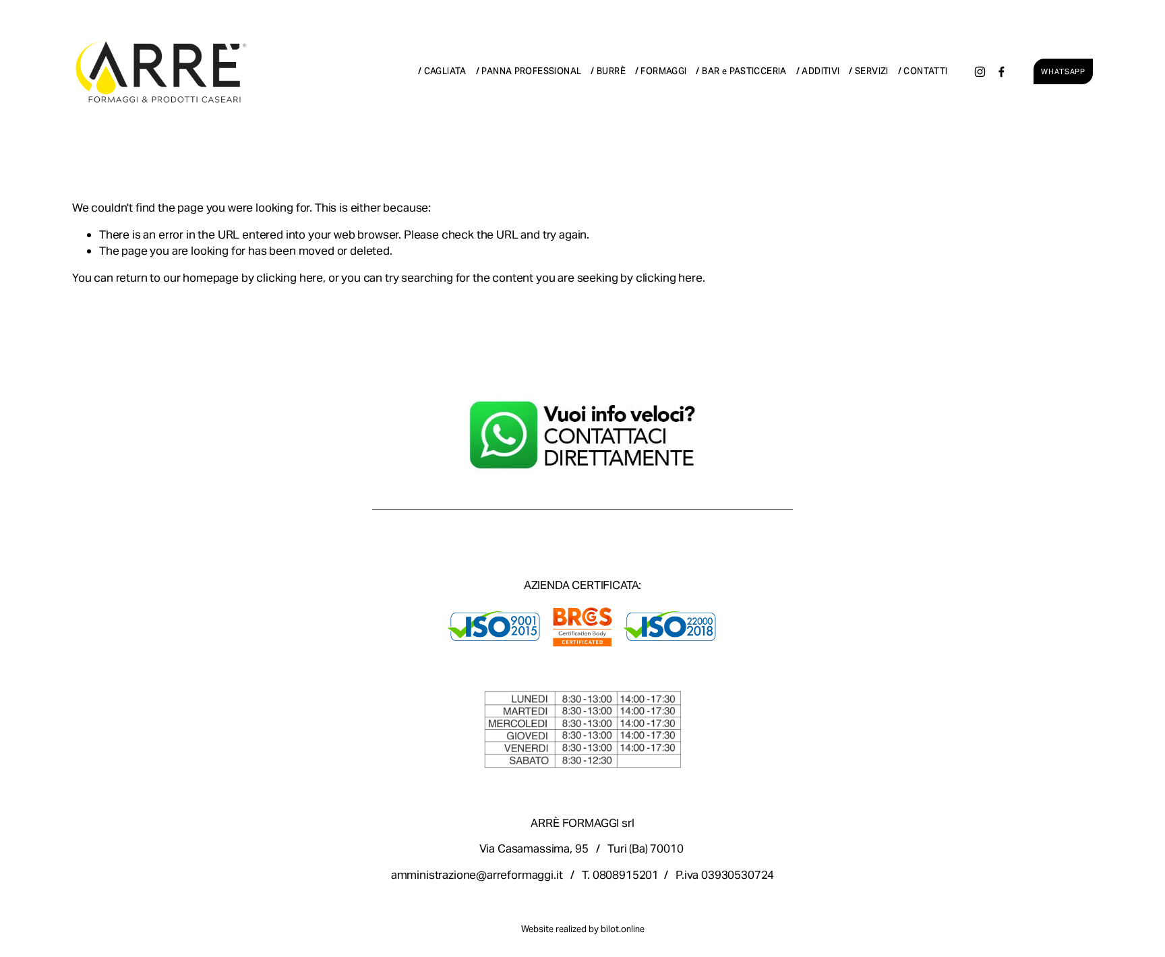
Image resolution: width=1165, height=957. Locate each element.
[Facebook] (1001, 71)
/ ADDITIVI (818, 71)
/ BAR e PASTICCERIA (741, 71)
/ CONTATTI (923, 71)
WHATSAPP (1063, 71)
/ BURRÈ (608, 71)
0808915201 (626, 874)
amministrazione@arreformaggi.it (477, 874)
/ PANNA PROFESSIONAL (529, 71)
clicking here (289, 277)
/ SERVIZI (869, 71)
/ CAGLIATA (442, 71)
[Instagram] (980, 71)
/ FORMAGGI (661, 71)
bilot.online (623, 929)
